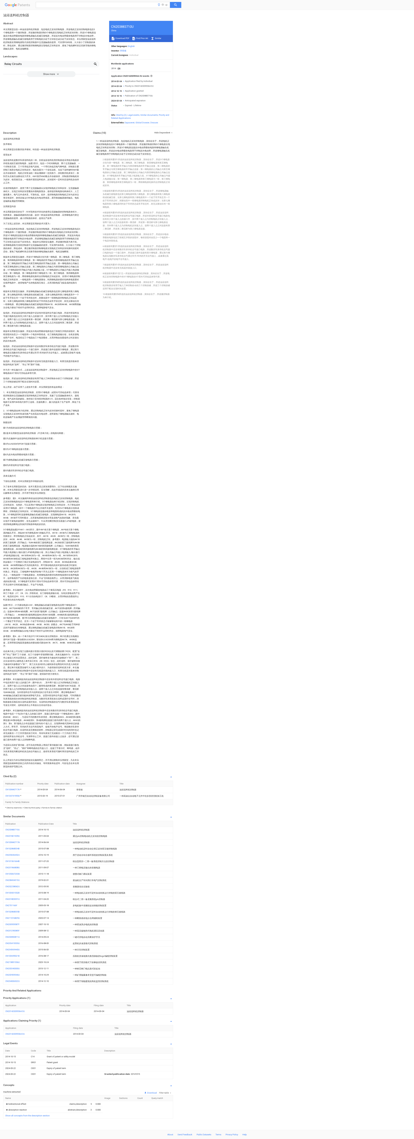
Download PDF (122, 38)
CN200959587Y (12, 924)
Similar (157, 38)
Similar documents (149, 115)
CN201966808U (12, 867)
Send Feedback (185, 1134)
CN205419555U (12, 943)
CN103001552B (12, 893)
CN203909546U (12, 975)
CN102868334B (12, 848)
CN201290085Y (12, 930)
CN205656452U (12, 855)
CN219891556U (12, 962)
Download (152, 1093)
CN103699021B (12, 956)
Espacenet (130, 122)
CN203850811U (12, 937)
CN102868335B (12, 911)
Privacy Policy (232, 1134)
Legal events (133, 115)
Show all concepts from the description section (27, 1115)
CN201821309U (12, 836)
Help (244, 1134)
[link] (15, 1104)
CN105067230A (12, 874)
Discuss (154, 122)
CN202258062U (12, 886)
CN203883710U (12, 829)
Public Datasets (204, 1134)
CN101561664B (12, 861)
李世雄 (123, 51)
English (131, 46)
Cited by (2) (121, 115)
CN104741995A (12, 796)
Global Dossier (142, 122)
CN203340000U (12, 968)
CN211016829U (12, 918)
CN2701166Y (11, 905)
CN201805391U (12, 899)
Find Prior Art (142, 38)
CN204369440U (12, 949)
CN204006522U (12, 981)
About (170, 1134)
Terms (218, 1134)
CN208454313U (12, 880)
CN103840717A (12, 789)
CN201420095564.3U (15, 1011)
